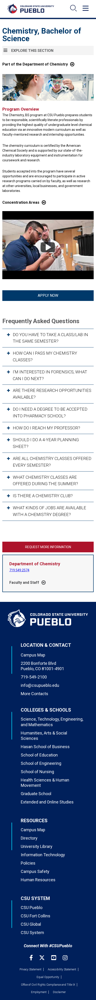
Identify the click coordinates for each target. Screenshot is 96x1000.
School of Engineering (41, 763)
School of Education (39, 755)
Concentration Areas (20, 202)
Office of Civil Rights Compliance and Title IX (48, 984)
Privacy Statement (30, 969)
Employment (39, 992)
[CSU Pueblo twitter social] (42, 957)
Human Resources (38, 879)
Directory (29, 838)
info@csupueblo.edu (40, 685)
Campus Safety (35, 871)
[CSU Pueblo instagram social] (65, 957)
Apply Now (48, 295)
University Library (36, 846)
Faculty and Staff (24, 582)
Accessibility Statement (62, 969)
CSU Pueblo (31, 907)
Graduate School (36, 793)
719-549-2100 (34, 677)
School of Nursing (37, 771)
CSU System (32, 932)
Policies (28, 863)
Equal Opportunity (48, 977)
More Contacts (34, 693)
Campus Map (33, 655)
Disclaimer (59, 992)
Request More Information (48, 547)
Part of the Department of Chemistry (35, 64)
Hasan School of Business (45, 746)
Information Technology (43, 854)
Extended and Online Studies (47, 802)
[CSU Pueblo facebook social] (31, 957)
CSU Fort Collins (35, 915)
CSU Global (31, 924)
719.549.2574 (19, 570)
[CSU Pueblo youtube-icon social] (54, 957)
